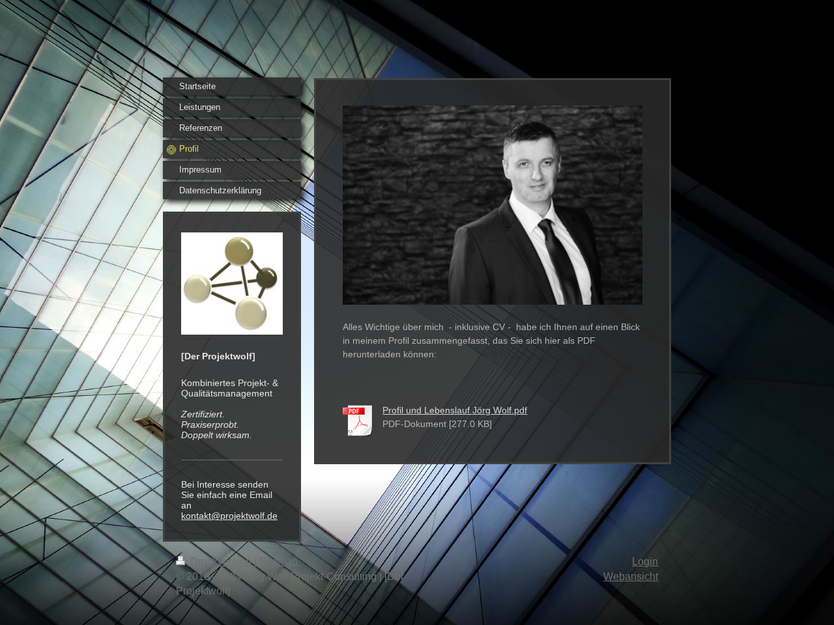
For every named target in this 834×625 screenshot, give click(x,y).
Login (645, 561)
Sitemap (278, 561)
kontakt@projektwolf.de (229, 515)
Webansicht (630, 576)
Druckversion (221, 561)
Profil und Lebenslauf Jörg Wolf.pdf (454, 410)
